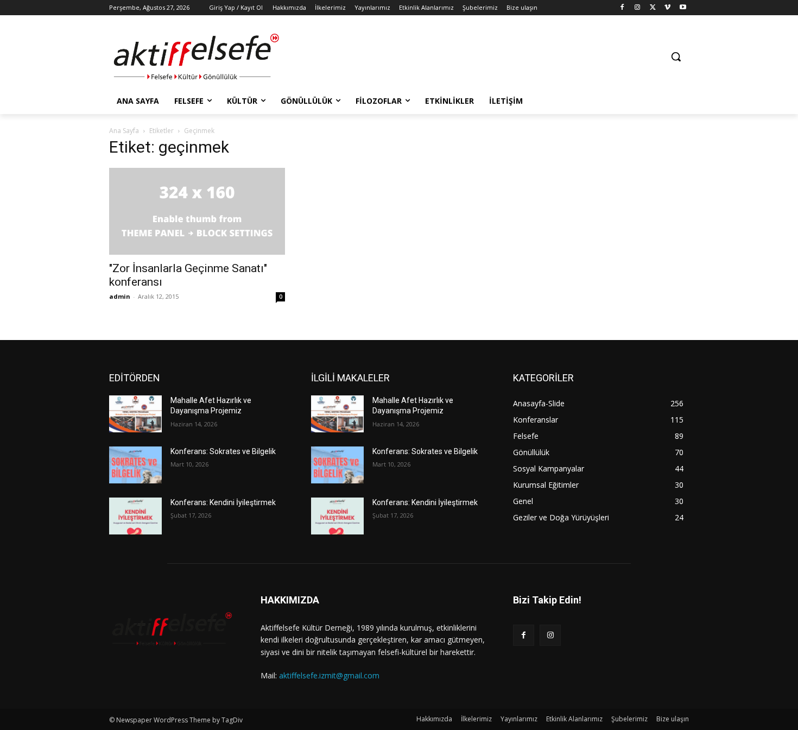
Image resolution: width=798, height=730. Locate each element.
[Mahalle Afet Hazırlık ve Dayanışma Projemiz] (135, 413)
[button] (676, 56)
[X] (653, 8)
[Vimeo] (667, 8)
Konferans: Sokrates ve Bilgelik (223, 451)
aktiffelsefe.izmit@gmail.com (329, 675)
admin (119, 296)
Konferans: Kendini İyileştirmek (223, 502)
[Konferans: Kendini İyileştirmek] (135, 516)
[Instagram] (637, 8)
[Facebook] (622, 8)
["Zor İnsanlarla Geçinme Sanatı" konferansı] (197, 211)
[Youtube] (682, 8)
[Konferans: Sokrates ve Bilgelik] (135, 464)
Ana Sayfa (124, 130)
